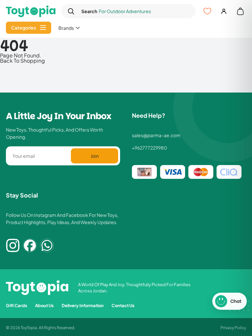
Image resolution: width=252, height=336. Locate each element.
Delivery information (83, 305)
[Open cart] (240, 11)
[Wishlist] (207, 11)
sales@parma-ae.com (156, 135)
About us (44, 305)
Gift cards (16, 305)
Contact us (123, 305)
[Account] (224, 11)
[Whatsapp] (47, 245)
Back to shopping (22, 60)
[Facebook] (30, 245)
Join (95, 155)
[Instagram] (13, 245)
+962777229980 (149, 147)
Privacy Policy (233, 327)
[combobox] (134, 11)
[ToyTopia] (30, 11)
